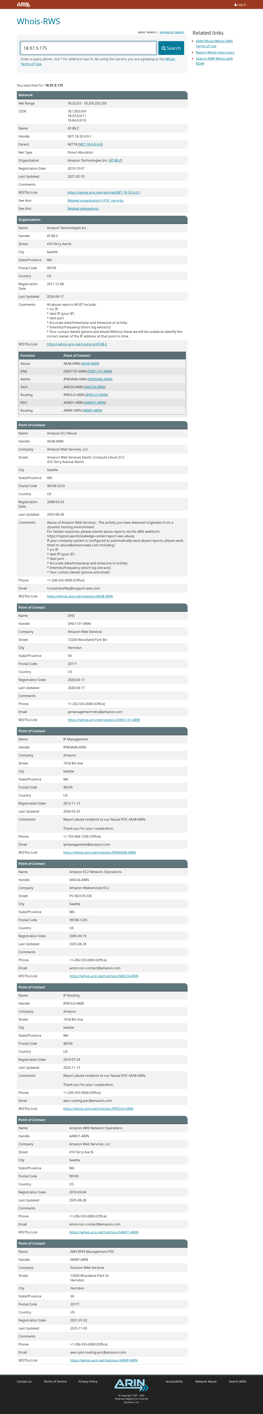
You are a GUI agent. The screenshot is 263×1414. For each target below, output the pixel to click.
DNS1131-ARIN (99, 371)
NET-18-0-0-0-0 (90, 144)
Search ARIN (237, 1381)
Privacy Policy (87, 1381)
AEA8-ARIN (90, 363)
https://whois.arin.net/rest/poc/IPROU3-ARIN (98, 1108)
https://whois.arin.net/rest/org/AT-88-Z (77, 344)
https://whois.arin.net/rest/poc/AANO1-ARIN (103, 1232)
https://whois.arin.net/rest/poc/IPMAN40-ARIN (99, 852)
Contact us (24, 1381)
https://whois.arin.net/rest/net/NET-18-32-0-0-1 (104, 192)
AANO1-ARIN (95, 402)
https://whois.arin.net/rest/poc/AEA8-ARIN (80, 596)
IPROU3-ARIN (96, 395)
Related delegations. (83, 208)
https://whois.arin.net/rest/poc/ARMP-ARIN (103, 1360)
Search (174, 48)
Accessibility (174, 1381)
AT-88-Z (115, 160)
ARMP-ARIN (92, 410)
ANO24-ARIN (94, 387)
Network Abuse (205, 1381)
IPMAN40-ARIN (99, 379)
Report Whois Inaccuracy (215, 52)
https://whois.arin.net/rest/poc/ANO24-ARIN (103, 976)
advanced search (172, 32)
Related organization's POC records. (96, 200)
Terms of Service (55, 1381)
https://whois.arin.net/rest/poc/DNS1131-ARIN (104, 720)
